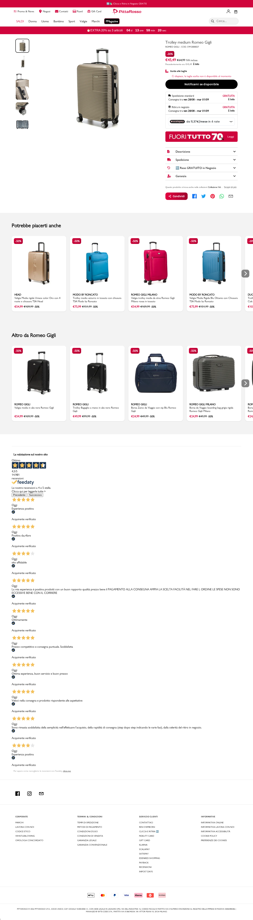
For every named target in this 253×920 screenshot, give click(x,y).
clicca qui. (67, 771)
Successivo (35, 495)
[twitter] (203, 196)
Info (197, 64)
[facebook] (194, 196)
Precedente (19, 495)
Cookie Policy (209, 836)
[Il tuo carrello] (235, 12)
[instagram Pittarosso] (29, 793)
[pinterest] (212, 196)
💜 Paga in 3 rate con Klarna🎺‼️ (126, 3)
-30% (170, 54)
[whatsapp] (221, 196)
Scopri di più (230, 187)
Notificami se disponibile (201, 84)
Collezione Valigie (215, 187)
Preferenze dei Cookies (214, 840)
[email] (231, 196)
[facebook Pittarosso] (17, 793)
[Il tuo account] (228, 11)
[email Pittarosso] (41, 793)
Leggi (230, 136)
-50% (18, 241)
